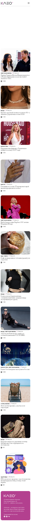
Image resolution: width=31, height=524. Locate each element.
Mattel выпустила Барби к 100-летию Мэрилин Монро (15, 223)
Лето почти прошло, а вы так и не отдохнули (13, 406)
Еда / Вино (4, 256)
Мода (2, 110)
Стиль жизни (5, 403)
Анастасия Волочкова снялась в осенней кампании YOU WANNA (13, 334)
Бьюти (3, 184)
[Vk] (9, 516)
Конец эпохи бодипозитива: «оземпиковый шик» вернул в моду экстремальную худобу (13, 298)
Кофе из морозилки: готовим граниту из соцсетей (15, 259)
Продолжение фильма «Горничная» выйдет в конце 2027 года (14, 149)
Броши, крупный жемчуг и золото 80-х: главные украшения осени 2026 (15, 113)
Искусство (4, 146)
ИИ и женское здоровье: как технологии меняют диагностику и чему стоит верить (15, 480)
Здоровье (4, 477)
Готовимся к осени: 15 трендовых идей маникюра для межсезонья (15, 187)
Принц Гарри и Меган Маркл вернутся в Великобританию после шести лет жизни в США (15, 77)
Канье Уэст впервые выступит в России (15, 369)
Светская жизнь (6, 73)
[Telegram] (4, 516)
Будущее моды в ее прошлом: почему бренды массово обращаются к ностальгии (14, 443)
